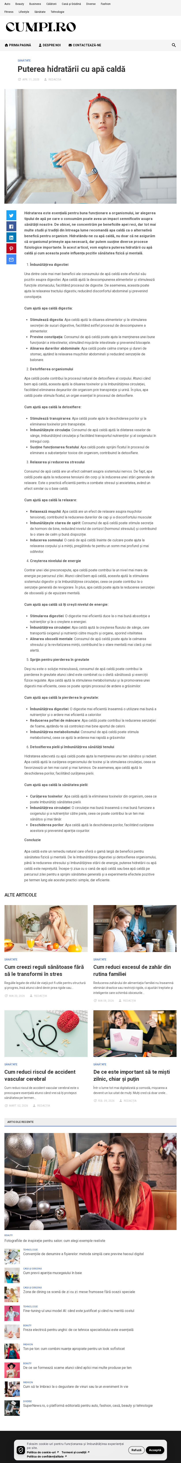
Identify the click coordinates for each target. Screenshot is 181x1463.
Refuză (136, 1450)
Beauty (19, 4)
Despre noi (51, 45)
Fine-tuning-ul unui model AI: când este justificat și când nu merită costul (78, 1311)
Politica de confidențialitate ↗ (47, 1456)
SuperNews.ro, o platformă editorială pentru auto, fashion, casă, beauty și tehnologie (88, 1405)
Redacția (55, 79)
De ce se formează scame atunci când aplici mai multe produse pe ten (77, 1368)
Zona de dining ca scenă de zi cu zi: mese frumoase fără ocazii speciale (79, 1292)
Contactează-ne (86, 45)
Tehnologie (57, 11)
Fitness (8, 11)
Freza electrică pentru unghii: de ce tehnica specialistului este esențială (78, 1330)
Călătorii (51, 4)
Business (35, 4)
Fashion (106, 4)
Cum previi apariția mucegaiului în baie (52, 1273)
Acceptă (155, 1450)
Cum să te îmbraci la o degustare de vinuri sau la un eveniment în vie (75, 1387)
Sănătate (39, 11)
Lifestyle (24, 11)
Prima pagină (19, 45)
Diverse (91, 4)
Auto (7, 4)
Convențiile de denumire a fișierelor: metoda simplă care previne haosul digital (83, 1254)
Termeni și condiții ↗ (76, 1452)
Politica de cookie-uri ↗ (43, 1452)
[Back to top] (168, 1450)
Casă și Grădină (71, 4)
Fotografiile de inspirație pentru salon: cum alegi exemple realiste (54, 1241)
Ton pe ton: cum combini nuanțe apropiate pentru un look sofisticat (74, 1349)
